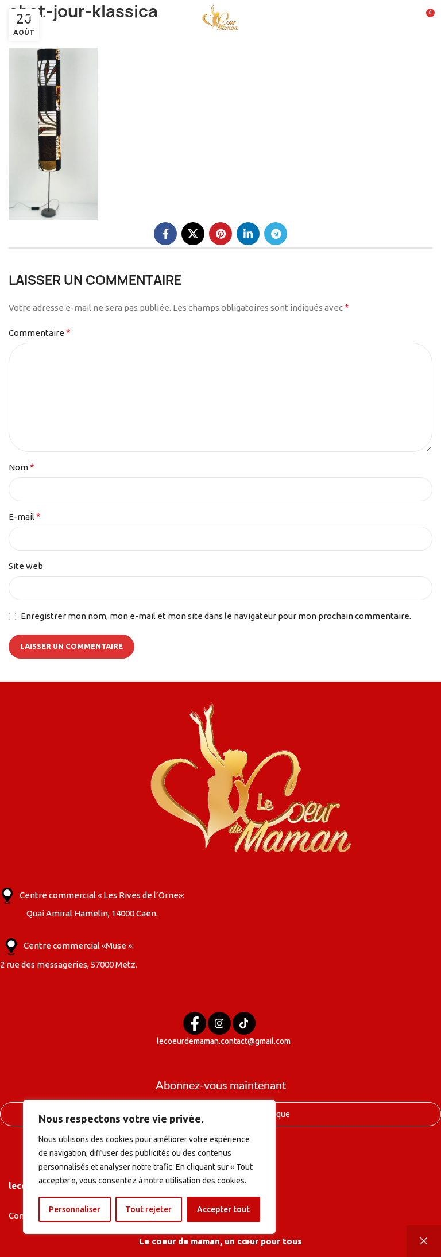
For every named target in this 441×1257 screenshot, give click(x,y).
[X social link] (192, 233)
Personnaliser (74, 1209)
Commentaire (40, 332)
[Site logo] (220, 16)
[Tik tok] (244, 1023)
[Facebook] (194, 1023)
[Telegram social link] (275, 233)
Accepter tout (223, 1209)
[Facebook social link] (165, 233)
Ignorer (424, 1241)
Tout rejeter (148, 1209)
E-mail (25, 516)
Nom (21, 467)
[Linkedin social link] (248, 233)
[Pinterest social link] (220, 233)
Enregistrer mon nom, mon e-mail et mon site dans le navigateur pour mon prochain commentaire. (216, 616)
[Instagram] (219, 1023)
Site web (26, 566)
